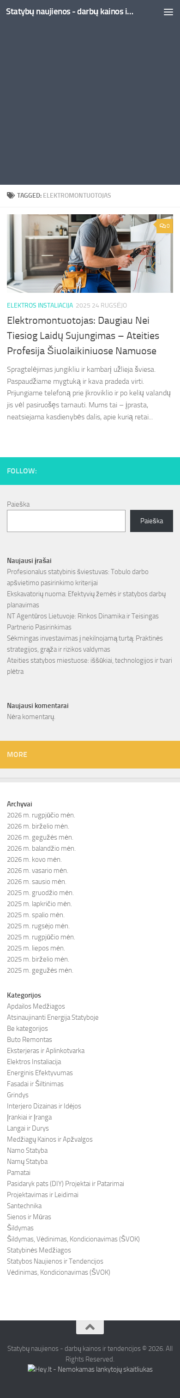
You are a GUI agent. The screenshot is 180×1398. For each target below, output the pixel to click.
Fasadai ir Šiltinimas (35, 1084)
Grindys (18, 1095)
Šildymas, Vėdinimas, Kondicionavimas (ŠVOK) (73, 1239)
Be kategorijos (27, 1028)
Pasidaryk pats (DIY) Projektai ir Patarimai (65, 1184)
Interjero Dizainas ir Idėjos (44, 1106)
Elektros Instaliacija (40, 305)
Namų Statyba (27, 1161)
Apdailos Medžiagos (36, 1006)
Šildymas (20, 1228)
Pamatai (18, 1172)
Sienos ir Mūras (29, 1217)
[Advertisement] (90, 95)
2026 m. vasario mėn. (37, 870)
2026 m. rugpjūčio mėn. (41, 815)
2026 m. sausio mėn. (36, 882)
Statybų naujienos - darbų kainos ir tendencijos (71, 11)
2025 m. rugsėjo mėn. (38, 926)
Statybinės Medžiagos (39, 1250)
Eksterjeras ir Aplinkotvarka (45, 1051)
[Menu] (168, 11)
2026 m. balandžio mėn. (41, 848)
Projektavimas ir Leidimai (42, 1195)
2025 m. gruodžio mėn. (40, 893)
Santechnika (24, 1206)
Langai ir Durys (28, 1128)
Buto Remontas (29, 1039)
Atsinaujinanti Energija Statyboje (53, 1017)
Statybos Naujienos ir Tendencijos (55, 1261)
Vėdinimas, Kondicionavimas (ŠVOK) (58, 1272)
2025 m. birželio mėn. (38, 959)
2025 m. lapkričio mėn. (39, 904)
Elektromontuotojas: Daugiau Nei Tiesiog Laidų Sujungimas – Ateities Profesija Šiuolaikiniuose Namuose (83, 336)
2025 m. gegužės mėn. (40, 970)
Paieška (18, 504)
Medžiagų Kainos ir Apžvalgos (50, 1139)
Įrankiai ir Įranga (29, 1117)
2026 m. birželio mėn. (38, 826)
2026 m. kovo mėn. (34, 859)
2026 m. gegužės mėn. (40, 837)
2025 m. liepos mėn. (36, 948)
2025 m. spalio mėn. (36, 915)
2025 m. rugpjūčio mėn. (41, 937)
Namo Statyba (27, 1150)
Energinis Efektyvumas (40, 1073)
